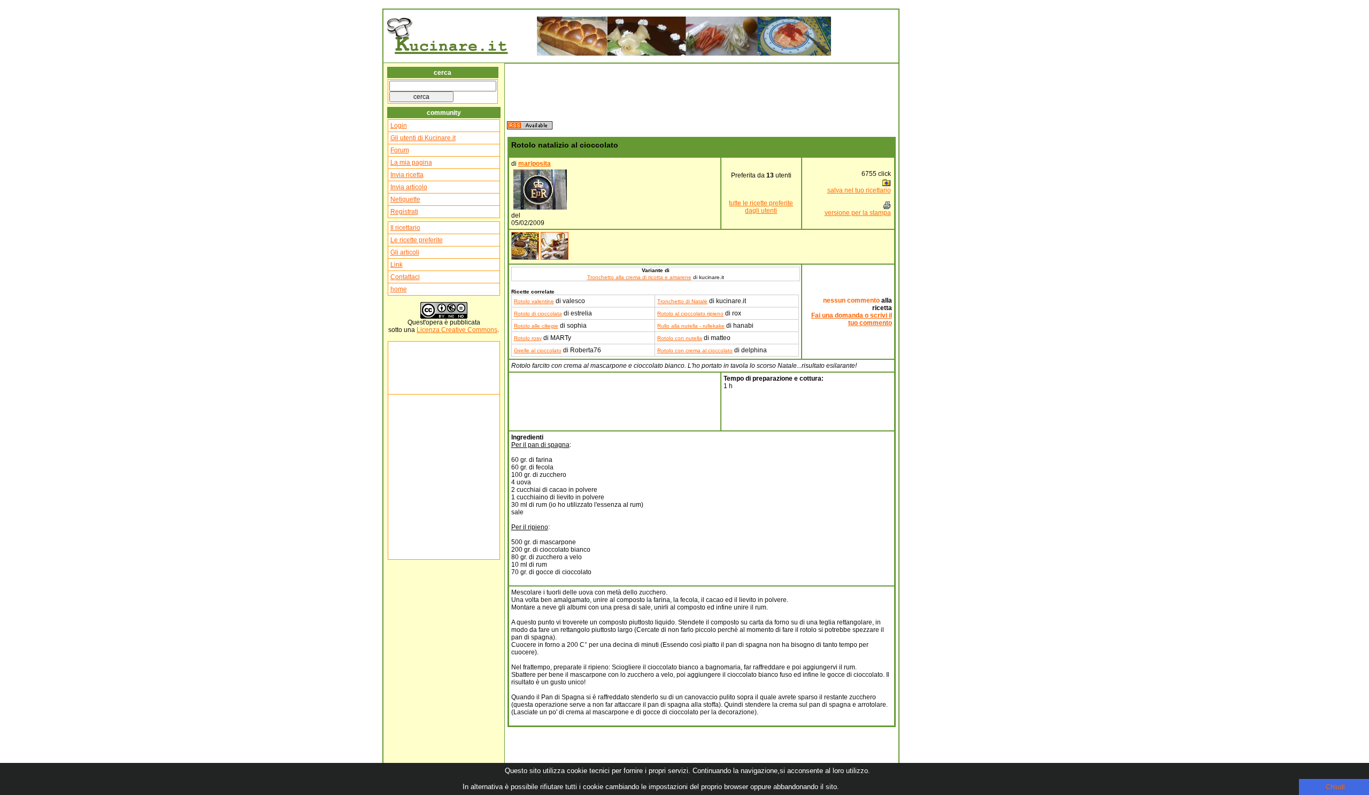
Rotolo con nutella (679, 338)
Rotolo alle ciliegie (536, 326)
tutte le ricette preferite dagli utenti (761, 206)
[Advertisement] (422, 368)
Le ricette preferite (416, 240)
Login (398, 125)
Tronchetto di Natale (682, 301)
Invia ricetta (407, 175)
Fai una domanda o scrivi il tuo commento (851, 319)
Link (396, 264)
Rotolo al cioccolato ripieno (690, 314)
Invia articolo (408, 187)
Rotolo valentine (534, 301)
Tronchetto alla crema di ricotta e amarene (639, 277)
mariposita (534, 163)
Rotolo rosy (528, 338)
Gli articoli (404, 252)
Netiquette (405, 199)
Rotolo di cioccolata (538, 314)
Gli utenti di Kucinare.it (423, 138)
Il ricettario (405, 227)
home (398, 289)
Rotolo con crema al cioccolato (695, 350)
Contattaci (405, 277)
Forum (399, 150)
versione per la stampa (858, 213)
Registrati (404, 211)
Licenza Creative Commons (457, 330)
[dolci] (525, 257)
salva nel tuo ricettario (859, 190)
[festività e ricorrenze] (554, 257)
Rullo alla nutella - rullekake (691, 326)
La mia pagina (411, 162)
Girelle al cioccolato (538, 350)
